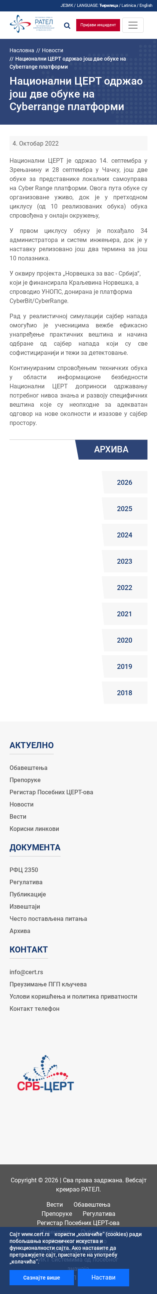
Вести (18, 816)
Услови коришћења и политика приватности (73, 996)
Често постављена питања (48, 918)
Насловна (22, 50)
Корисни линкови (34, 828)
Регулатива (26, 882)
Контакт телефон (34, 1008)
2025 (124, 509)
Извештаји (25, 906)
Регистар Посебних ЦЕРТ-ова (51, 792)
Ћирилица (108, 5)
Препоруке (25, 780)
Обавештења (29, 767)
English (145, 5)
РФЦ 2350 (24, 870)
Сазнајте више (41, 1278)
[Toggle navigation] (133, 25)
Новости (52, 50)
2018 (124, 693)
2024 (124, 535)
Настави (103, 1277)
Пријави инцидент (98, 24)
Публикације (28, 894)
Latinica (129, 5)
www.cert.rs (35, 1234)
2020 (124, 640)
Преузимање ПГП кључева (48, 984)
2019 (124, 666)
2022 (124, 588)
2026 (124, 482)
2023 (124, 561)
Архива (20, 931)
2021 (124, 614)
